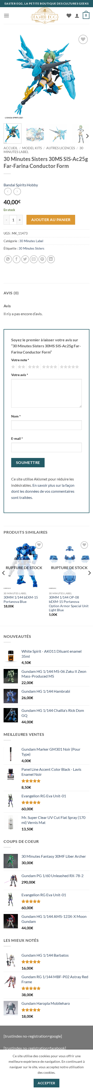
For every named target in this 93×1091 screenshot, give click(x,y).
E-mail (17, 438)
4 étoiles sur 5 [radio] (49, 367)
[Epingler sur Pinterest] (42, 259)
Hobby (32, 185)
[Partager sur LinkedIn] (51, 259)
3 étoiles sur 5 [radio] (32, 367)
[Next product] (7, 191)
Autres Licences (60, 148)
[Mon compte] (77, 15)
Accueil (11, 148)
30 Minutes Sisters (31, 248)
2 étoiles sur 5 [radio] (20, 367)
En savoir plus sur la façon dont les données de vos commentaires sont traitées (42, 491)
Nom (16, 416)
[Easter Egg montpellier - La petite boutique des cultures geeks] (45, 15)
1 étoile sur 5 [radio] (12, 367)
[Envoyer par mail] (34, 259)
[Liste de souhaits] (69, 15)
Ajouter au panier (51, 219)
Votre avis (19, 375)
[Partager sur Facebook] (17, 259)
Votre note (20, 360)
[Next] (82, 76)
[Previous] (11, 76)
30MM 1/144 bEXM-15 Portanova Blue (21, 599)
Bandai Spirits (15, 185)
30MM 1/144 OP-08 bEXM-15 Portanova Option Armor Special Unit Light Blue (68, 603)
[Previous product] (17, 191)
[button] (6, 15)
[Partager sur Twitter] (25, 259)
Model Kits (32, 148)
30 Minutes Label (31, 241)
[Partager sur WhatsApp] (8, 259)
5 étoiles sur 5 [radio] (68, 367)
